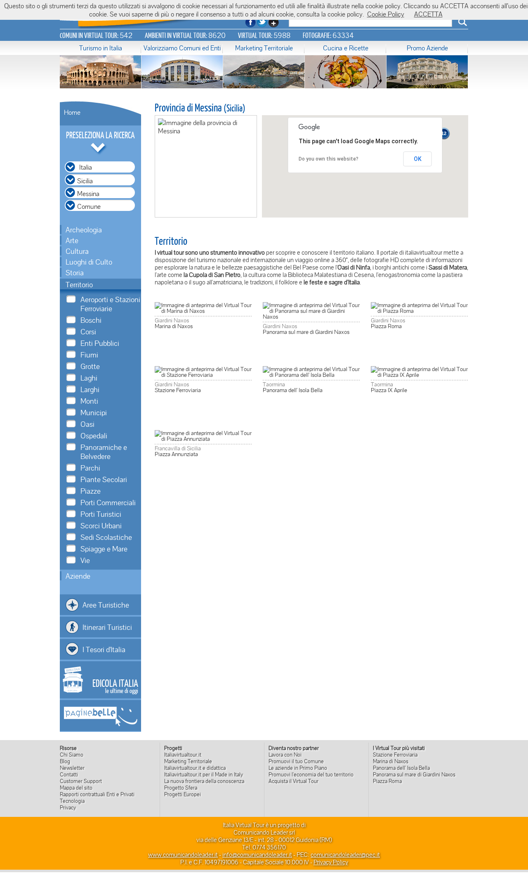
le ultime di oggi (115, 685)
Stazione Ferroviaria (178, 387)
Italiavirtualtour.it (182, 754)
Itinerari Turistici (107, 627)
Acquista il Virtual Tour (293, 781)
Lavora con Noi (285, 754)
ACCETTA (428, 14)
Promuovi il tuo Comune (296, 761)
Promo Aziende (427, 48)
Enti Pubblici (99, 343)
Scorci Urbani (101, 525)
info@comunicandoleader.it (257, 854)
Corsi (88, 331)
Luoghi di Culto (89, 261)
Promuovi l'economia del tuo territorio (311, 774)
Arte (72, 240)
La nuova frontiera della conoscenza (204, 781)
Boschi (90, 319)
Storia (75, 272)
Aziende (78, 575)
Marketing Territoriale (264, 48)
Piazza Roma (388, 323)
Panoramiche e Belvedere (103, 451)
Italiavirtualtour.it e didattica (195, 767)
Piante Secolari (103, 479)
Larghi (89, 389)
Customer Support (81, 781)
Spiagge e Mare (103, 548)
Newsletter (72, 767)
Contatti (69, 774)
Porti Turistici (100, 513)
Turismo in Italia (100, 48)
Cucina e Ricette (345, 48)
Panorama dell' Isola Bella (293, 387)
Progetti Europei (182, 794)
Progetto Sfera (180, 787)
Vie (85, 560)
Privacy (68, 807)
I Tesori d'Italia (103, 649)
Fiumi (89, 354)
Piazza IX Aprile (389, 387)
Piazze (90, 490)
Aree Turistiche (105, 604)
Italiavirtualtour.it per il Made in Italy (203, 774)
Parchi (90, 467)
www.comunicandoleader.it (183, 854)
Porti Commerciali (108, 502)
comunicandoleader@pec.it (345, 854)
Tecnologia (72, 800)
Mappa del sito (76, 787)
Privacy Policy (331, 862)
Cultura (77, 251)
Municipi (93, 412)
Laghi (88, 377)
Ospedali (93, 435)
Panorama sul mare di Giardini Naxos (306, 328)
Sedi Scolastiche (106, 537)
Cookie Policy (385, 14)
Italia (85, 167)
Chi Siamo (71, 754)
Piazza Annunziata (178, 451)
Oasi (87, 423)
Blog (65, 761)
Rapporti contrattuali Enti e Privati (97, 794)
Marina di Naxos (174, 323)
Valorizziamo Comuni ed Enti (182, 48)
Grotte (90, 366)
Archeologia (84, 229)
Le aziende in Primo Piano (298, 767)
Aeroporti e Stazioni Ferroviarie (110, 304)
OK (418, 159)
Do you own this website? (328, 159)
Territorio (79, 284)
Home (72, 112)
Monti (89, 400)
